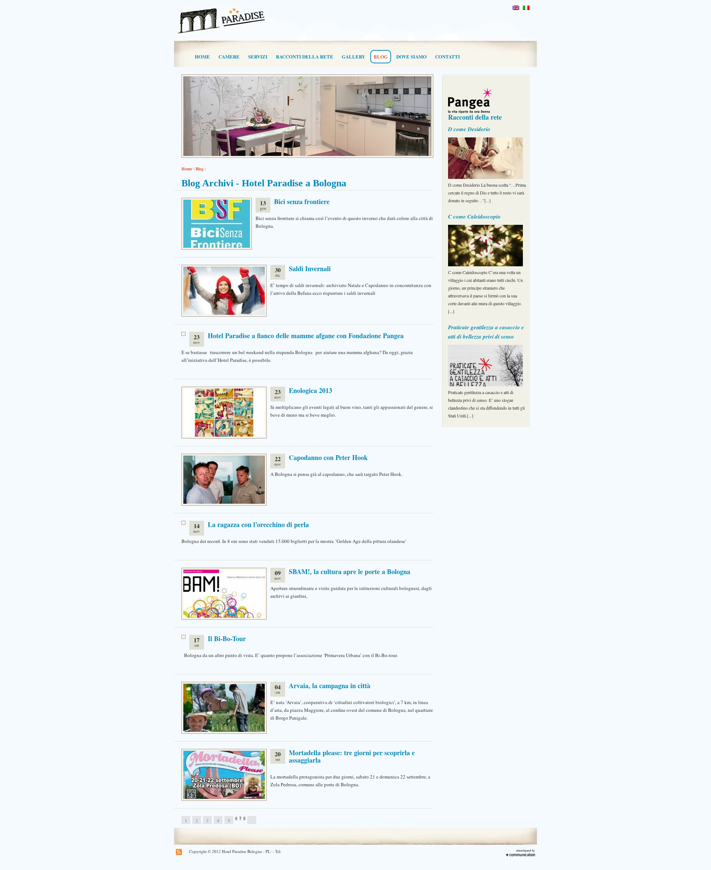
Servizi (257, 56)
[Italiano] (526, 8)
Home (202, 56)
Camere (229, 56)
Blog (381, 56)
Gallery (353, 56)
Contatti (447, 56)
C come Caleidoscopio (474, 216)
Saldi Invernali (310, 268)
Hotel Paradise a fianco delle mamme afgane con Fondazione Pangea (306, 335)
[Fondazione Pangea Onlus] (487, 96)
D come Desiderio (469, 129)
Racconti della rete (304, 56)
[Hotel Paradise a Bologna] (221, 34)
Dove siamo (411, 56)
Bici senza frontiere (302, 201)
